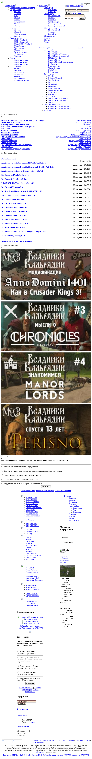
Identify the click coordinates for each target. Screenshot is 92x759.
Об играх (17, 12)
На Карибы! (52, 64)
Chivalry (29, 529)
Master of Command (9, 131)
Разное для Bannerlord (56, 26)
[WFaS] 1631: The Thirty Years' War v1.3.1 (17, 183)
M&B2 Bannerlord (21, 42)
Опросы (17, 76)
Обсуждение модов (51, 28)
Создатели (87, 124)
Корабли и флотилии (9, 135)
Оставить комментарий (45, 491)
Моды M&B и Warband (23, 44)
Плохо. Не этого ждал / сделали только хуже (20, 479)
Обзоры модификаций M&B (80, 141)
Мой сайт (13, 28)
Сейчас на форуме (23, 726)
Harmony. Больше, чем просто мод (15, 124)
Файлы (17, 18)
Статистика (22, 709)
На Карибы (30, 510)
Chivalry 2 (52, 102)
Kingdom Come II (32, 526)
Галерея (17, 20)
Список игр (43, 48)
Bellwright (52, 86)
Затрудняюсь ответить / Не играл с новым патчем (22, 484)
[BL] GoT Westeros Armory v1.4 (13, 203)
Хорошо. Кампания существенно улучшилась (20, 467)
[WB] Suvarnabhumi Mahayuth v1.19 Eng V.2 (18, 195)
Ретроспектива (85, 133)
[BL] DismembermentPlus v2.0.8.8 (14, 207)
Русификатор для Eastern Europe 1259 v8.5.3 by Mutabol (23, 163)
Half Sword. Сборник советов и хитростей (18, 127)
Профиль (17, 30)
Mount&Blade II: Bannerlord (58, 56)
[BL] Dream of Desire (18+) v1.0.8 (14, 211)
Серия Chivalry (49, 96)
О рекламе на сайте (82, 740)
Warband (51, 18)
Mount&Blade (31, 568)
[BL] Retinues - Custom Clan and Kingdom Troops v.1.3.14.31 (24, 231)
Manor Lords (52, 84)
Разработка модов (21, 52)
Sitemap (35, 740)
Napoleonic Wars (54, 66)
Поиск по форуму (21, 60)
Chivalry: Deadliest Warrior (58, 100)
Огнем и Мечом (54, 60)
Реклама (17, 70)
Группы (17, 36)
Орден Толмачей (32, 596)
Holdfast (29, 537)
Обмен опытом (49, 36)
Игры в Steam (19, 74)
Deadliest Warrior (32, 531)
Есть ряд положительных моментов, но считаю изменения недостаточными (32, 471)
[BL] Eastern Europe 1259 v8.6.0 (13, 215)
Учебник (17, 14)
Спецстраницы (15, 66)
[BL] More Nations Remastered (13, 227)
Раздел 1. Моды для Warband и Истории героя (73, 137)
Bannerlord (52, 20)
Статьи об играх (85, 129)
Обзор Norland (7, 147)
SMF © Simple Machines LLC (31, 755)
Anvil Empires (53, 92)
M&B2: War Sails (54, 58)
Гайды (46, 42)
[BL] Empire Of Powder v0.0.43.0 (14, 179)
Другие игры (19, 54)
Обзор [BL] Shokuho (9, 141)
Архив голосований (63, 491)
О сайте (17, 24)
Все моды (52, 12)
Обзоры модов (31, 601)
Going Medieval (54, 88)
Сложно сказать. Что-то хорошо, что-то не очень (22, 475)
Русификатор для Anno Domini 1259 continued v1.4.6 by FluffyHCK (27, 167)
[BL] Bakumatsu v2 (8, 159)
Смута (50, 82)
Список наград (20, 34)
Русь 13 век (52, 10)
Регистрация (76, 13)
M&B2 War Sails (32, 504)
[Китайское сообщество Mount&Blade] (17, 742)
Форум (17, 26)
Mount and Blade (54, 16)
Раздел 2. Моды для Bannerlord (79, 145)
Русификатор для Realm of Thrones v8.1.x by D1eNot (22, 171)
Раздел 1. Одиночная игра (81, 135)
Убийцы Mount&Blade (10, 133)
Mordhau (29, 539)
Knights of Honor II (55, 78)
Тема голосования (28, 491)
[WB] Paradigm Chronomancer (13, 137)
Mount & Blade (53, 52)
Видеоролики (19, 22)
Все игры (47, 110)
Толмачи (47, 38)
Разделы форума (16, 38)
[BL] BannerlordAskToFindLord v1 (15, 175)
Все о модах (43, 6)
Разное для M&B (54, 24)
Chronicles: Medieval (55, 90)
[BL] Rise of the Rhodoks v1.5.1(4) (14, 219)
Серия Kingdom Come (52, 104)
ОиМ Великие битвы (34, 508)
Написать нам (19, 78)
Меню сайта (10, 6)
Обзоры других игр (83, 122)
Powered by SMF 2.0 (11, 755)
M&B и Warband (20, 40)
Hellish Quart (30, 541)
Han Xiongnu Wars (33, 516)
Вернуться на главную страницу (22, 8)
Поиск (12, 58)
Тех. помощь (19, 48)
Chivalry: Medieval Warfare (58, 98)
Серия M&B (48, 50)
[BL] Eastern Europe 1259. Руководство (16, 145)
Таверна (17, 56)
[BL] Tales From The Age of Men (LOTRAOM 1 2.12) (21, 191)
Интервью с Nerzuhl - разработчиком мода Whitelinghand (24, 120)
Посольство (18, 50)
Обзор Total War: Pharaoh (11, 122)
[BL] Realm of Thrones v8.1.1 (12, 187)
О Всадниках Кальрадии (64, 740)
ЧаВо (16, 16)
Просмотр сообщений (64, 557)
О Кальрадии (53, 72)
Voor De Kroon (53, 80)
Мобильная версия (21, 80)
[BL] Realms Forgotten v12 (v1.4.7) (14, 223)
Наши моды (48, 8)
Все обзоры (30, 603)
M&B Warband (31, 500)
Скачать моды (49, 14)
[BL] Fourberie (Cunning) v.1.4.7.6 (14, 236)
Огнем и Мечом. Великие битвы (60, 62)
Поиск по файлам (21, 64)
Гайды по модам (32, 605)
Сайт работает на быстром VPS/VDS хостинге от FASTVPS (30, 627)
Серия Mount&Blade (83, 120)
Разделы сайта (15, 10)
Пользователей (22, 715)
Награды (63, 562)
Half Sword (52, 94)
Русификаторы (53, 22)
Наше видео (19, 72)
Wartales (51, 76)
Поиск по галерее (21, 62)
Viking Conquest (54, 68)
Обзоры (47, 40)
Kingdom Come (31, 524)
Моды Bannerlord (20, 46)
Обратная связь (38, 742)
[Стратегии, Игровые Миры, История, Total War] (7, 742)
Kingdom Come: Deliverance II (59, 108)
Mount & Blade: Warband (57, 54)
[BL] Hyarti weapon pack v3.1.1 (13, 199)
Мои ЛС (17, 32)
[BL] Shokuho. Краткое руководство (15, 149)
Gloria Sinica (52, 70)
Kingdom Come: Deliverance (58, 106)
